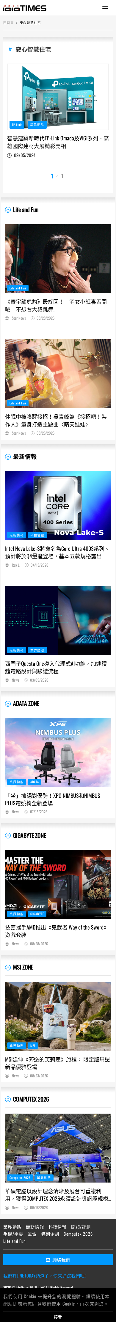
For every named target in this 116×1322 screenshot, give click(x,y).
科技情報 (37, 535)
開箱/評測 (81, 1226)
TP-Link (17, 124)
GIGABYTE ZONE (29, 835)
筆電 (32, 1234)
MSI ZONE (23, 967)
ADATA (34, 781)
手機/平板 (13, 1234)
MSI (33, 1045)
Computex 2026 (20, 1177)
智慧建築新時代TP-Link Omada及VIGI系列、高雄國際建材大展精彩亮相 (58, 141)
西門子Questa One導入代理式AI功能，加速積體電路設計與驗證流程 (56, 667)
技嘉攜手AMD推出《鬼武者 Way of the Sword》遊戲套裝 (57, 931)
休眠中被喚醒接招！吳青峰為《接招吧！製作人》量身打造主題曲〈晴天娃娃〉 (56, 420)
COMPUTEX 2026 (31, 1099)
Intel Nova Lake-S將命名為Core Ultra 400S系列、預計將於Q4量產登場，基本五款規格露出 (57, 552)
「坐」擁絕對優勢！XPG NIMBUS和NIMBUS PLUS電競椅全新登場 (52, 799)
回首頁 (8, 22)
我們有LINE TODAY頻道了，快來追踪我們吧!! (44, 1275)
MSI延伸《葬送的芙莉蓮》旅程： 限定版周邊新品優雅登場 (57, 1063)
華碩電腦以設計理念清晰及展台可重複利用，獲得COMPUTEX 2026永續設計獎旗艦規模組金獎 (56, 1194)
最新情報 (25, 456)
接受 (58, 1317)
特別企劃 (50, 1234)
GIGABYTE (37, 913)
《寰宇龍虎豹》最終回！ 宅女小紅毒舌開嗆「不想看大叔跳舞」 (56, 305)
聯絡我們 (61, 1259)
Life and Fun (26, 209)
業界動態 (37, 124)
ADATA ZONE (26, 703)
